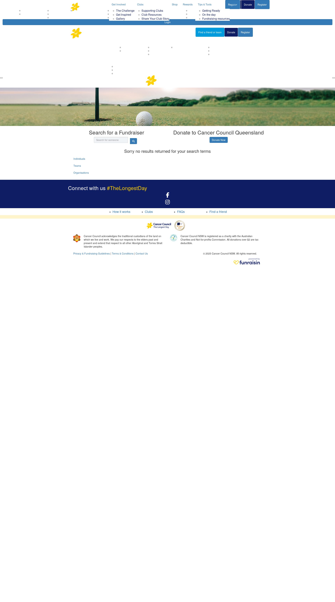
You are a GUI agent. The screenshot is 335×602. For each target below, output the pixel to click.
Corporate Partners (133, 47)
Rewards (188, 4)
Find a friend (218, 211)
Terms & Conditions (122, 253)
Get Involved (119, 4)
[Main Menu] (1, 77)
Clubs (140, 4)
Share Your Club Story (155, 19)
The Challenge (125, 11)
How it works (121, 211)
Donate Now (218, 140)
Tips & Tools (204, 4)
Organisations (81, 172)
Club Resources (152, 15)
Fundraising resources (216, 19)
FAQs (235, 4)
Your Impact (176, 41)
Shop (175, 4)
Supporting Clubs (152, 11)
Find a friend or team (210, 32)
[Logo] (88, 7)
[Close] (333, 77)
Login (168, 22)
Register (262, 4)
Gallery (120, 19)
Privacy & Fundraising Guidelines (91, 253)
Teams (77, 165)
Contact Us (129, 50)
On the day (209, 15)
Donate (248, 4)
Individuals (79, 158)
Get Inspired (123, 15)
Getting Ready (211, 11)
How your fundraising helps (189, 47)
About (121, 41)
